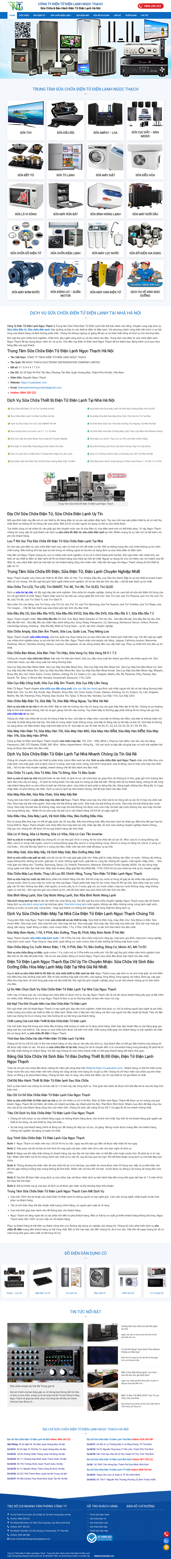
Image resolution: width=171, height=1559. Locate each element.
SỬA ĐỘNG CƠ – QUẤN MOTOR (65, 293)
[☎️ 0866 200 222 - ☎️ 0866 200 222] (20, 6)
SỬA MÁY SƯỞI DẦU (145, 214)
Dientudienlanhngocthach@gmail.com (39, 387)
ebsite (92, 1068)
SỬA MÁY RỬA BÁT (65, 214)
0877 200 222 (146, 1459)
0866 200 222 (64, 1439)
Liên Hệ (117, 15)
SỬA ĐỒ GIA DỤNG (101, 15)
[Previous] (6, 1281)
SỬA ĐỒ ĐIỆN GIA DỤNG (145, 253)
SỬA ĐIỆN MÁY (82, 15)
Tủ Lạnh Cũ (71, 1293)
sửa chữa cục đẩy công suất (56, 688)
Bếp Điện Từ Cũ (42, 1293)
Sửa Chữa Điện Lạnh (60, 15)
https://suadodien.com (34, 382)
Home (12, 15)
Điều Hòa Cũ (128, 1293)
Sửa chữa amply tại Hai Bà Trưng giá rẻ (32, 1386)
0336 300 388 (146, 1439)
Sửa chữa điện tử (17, 329)
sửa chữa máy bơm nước (44, 938)
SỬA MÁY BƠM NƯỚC (26, 292)
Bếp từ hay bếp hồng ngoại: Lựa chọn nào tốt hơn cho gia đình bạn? (139, 1373)
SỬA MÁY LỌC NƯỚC (105, 253)
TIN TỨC (144, 15)
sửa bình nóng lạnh (33, 904)
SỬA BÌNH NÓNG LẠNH (105, 214)
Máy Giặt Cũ (100, 1293)
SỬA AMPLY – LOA (105, 132)
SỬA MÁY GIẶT (105, 175)
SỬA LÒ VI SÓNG (26, 214)
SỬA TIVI (26, 132)
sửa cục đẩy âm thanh (85, 688)
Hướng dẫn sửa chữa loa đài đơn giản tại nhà (139, 1327)
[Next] (164, 1281)
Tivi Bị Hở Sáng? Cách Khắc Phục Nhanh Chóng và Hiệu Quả (140, 1350)
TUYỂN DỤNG (131, 15)
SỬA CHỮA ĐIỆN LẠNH (66, 253)
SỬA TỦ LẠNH (65, 175)
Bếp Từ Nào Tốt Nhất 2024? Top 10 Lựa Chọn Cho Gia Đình (140, 1397)
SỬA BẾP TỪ (26, 175)
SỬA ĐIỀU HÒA (145, 175)
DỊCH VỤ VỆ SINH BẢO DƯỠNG (145, 293)
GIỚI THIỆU (24, 15)
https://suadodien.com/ (109, 1068)
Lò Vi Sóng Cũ (156, 1293)
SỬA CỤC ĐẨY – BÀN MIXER (145, 134)
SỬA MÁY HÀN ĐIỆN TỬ (105, 292)
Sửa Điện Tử (39, 15)
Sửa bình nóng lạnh (76, 904)
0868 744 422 (145, 1469)
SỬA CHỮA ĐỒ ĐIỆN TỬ (25, 253)
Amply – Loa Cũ (14, 1293)
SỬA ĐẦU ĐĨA (65, 132)
